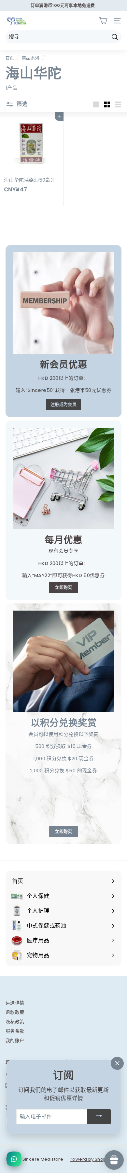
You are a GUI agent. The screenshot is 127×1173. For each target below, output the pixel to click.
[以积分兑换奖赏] (63, 661)
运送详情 (15, 1003)
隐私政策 (15, 1021)
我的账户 (15, 1040)
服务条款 (15, 1031)
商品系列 (30, 58)
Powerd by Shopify (90, 1159)
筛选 (21, 104)
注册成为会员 (63, 404)
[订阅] (99, 1116)
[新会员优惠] (63, 303)
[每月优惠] (63, 478)
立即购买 (63, 587)
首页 (10, 58)
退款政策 (15, 1012)
